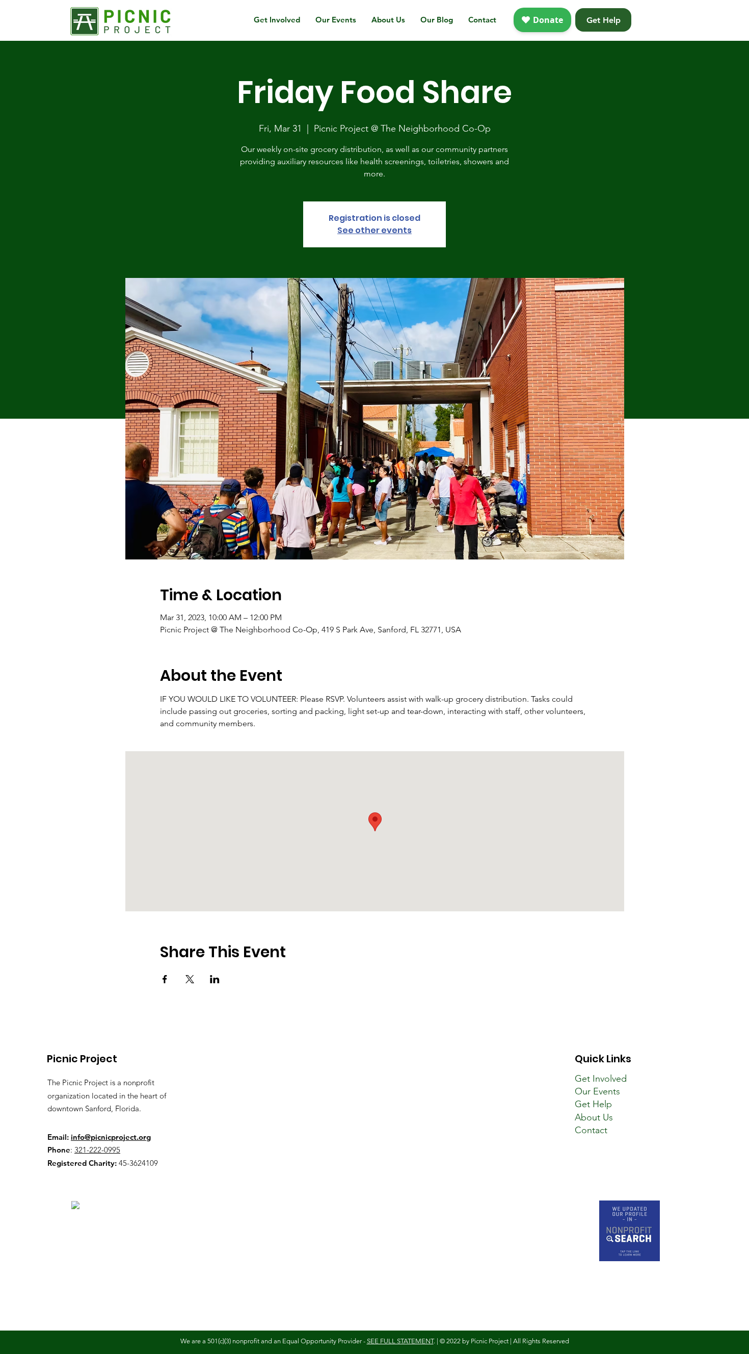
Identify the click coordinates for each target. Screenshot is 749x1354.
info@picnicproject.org (111, 1137)
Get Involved (601, 1078)
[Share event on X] (190, 979)
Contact (591, 1130)
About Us (594, 1117)
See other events (374, 230)
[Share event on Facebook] (165, 979)
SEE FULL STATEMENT (400, 1341)
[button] (277, 20)
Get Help (593, 1104)
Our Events (597, 1091)
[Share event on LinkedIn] (215, 979)
